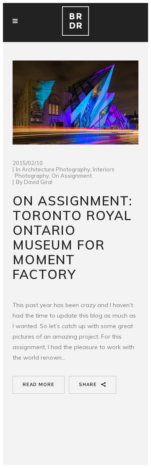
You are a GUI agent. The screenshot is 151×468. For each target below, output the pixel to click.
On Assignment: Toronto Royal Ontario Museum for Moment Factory (73, 237)
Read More (39, 384)
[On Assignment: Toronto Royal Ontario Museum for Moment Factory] (75, 102)
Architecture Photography (56, 169)
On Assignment (72, 175)
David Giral (38, 182)
